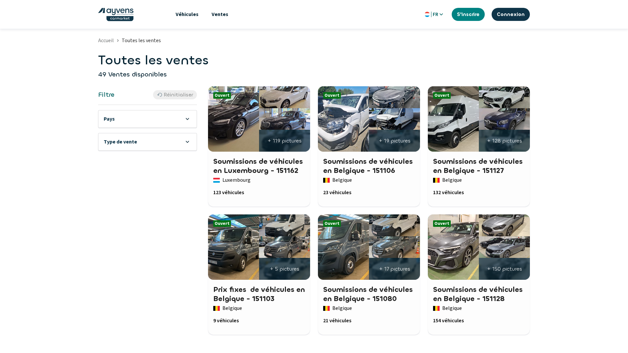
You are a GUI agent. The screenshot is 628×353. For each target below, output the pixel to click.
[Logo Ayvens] (115, 14)
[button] (147, 118)
